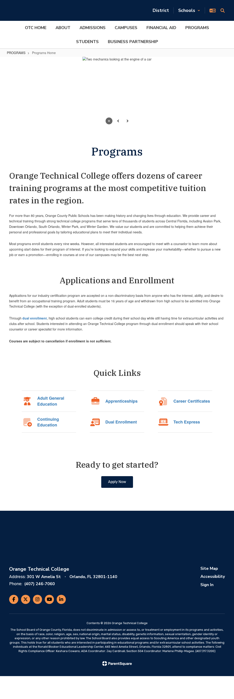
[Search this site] (222, 10)
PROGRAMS (16, 52)
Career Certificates (191, 401)
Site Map (209, 568)
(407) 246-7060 (39, 584)
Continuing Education (48, 422)
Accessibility (212, 576)
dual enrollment (34, 318)
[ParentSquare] (117, 663)
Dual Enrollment (121, 422)
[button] (189, 10)
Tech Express (186, 422)
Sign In (206, 584)
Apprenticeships (121, 401)
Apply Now (117, 482)
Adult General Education (50, 401)
